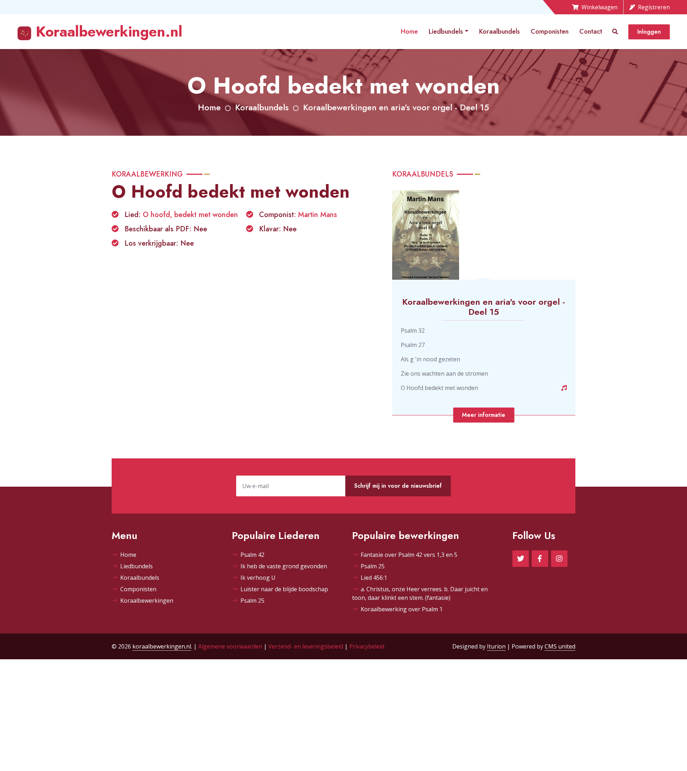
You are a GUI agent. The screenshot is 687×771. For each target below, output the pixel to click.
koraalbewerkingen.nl (161, 646)
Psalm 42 (252, 555)
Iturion (496, 646)
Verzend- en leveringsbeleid (305, 646)
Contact (590, 31)
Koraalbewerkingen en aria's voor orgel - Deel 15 (396, 107)
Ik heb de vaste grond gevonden (283, 566)
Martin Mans (317, 214)
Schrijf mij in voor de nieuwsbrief (398, 486)
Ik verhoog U (258, 578)
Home (409, 31)
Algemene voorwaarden (230, 646)
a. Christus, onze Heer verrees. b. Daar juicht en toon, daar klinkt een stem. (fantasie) (420, 593)
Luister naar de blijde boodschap (284, 589)
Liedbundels (446, 31)
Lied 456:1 (374, 578)
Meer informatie (483, 415)
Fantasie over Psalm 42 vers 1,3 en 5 (409, 555)
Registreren (654, 7)
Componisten (550, 31)
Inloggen (649, 32)
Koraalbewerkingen (146, 600)
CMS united (560, 646)
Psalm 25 (252, 600)
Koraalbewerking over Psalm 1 (402, 609)
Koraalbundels (499, 31)
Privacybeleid (366, 646)
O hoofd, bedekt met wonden (190, 214)
